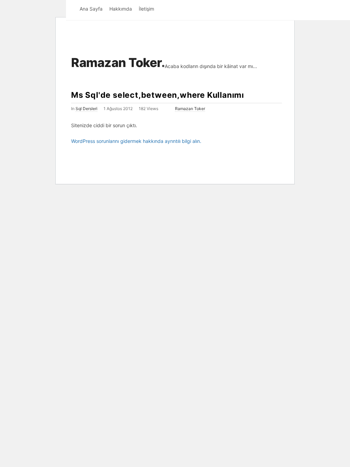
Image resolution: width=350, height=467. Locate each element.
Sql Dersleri (86, 108)
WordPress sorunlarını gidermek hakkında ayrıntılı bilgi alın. (136, 141)
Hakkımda (120, 9)
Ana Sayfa (91, 9)
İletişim (146, 9)
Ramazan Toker (116, 62)
